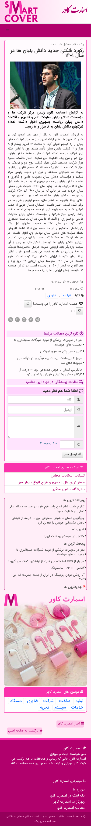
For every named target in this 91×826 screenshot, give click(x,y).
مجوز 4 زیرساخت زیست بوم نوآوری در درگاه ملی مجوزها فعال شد (49, 360)
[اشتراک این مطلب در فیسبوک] (31, 319)
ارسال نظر (71, 454)
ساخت (64, 701)
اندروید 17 (78, 529)
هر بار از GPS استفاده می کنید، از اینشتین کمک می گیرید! (46, 561)
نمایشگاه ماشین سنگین (68, 489)
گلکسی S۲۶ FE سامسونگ (67, 568)
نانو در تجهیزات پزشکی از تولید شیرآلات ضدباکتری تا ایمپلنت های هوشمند (48, 342)
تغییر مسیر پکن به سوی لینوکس (61, 351)
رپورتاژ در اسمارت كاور (69, 801)
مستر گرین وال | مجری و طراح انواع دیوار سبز (52, 482)
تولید (79, 701)
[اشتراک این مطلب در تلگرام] (37, 319)
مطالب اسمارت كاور (71, 807)
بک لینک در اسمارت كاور (67, 795)
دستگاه (16, 701)
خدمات (77, 708)
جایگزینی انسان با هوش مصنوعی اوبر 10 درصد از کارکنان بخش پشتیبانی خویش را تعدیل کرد (50, 372)
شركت (67, 295)
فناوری (51, 295)
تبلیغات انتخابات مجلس (68, 475)
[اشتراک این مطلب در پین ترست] (17, 319)
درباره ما (79, 789)
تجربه (44, 708)
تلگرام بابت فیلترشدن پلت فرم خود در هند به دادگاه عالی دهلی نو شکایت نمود (46, 508)
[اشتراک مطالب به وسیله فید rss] (10, 319)
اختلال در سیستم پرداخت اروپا (64, 536)
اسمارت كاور (75, 11)
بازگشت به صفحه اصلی (24, 730)
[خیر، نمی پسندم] (79, 310)
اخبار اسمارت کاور (69, 723)
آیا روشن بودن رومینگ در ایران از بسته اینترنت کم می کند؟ (48, 577)
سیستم (60, 708)
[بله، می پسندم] (28, 303)
